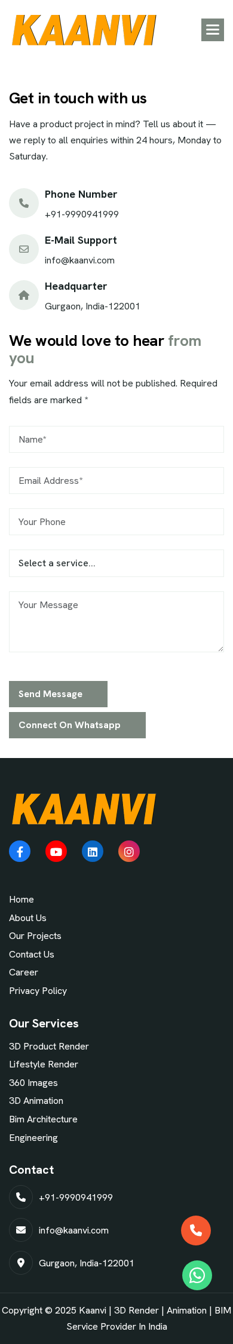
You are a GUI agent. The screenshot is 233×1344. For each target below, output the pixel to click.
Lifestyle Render (43, 1064)
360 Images (33, 1082)
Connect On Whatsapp (70, 725)
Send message (50, 694)
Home (21, 899)
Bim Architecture (43, 1119)
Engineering (33, 1137)
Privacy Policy (38, 990)
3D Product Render (49, 1046)
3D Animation (36, 1100)
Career (23, 972)
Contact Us (31, 954)
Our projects (35, 935)
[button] (212, 30)
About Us (28, 918)
